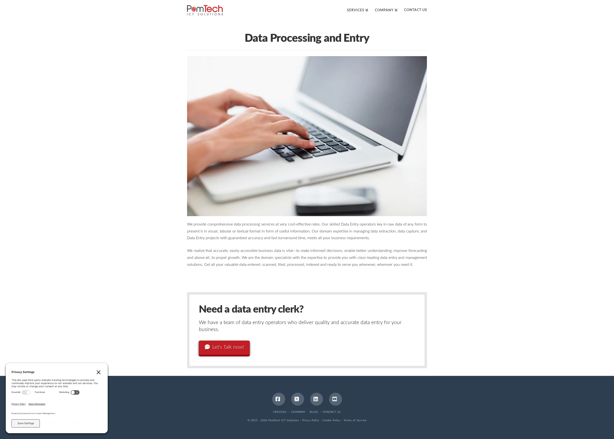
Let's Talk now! (228, 347)
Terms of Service (355, 420)
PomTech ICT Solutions (283, 420)
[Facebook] (278, 399)
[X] (297, 399)
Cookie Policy (332, 420)
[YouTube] (335, 399)
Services (280, 412)
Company (298, 412)
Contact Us (332, 412)
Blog (314, 412)
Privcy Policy (310, 420)
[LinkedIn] (316, 399)
